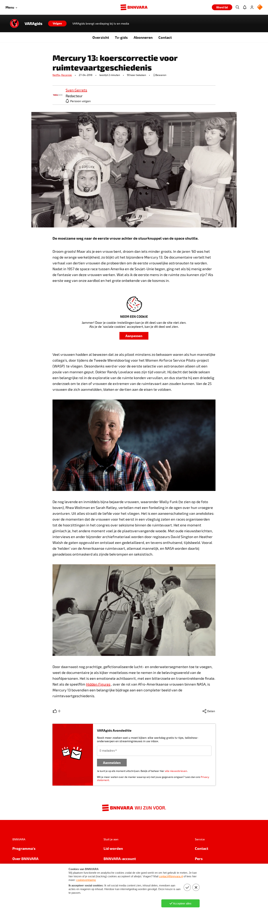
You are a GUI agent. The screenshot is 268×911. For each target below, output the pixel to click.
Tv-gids (121, 37)
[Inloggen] (252, 7)
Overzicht (100, 37)
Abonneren (143, 37)
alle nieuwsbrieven (176, 770)
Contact (165, 37)
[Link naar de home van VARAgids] (14, 23)
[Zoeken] (237, 7)
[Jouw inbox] (244, 7)
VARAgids (33, 23)
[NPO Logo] (260, 7)
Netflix (57, 74)
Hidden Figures (98, 684)
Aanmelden (112, 762)
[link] (58, 95)
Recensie (66, 74)
